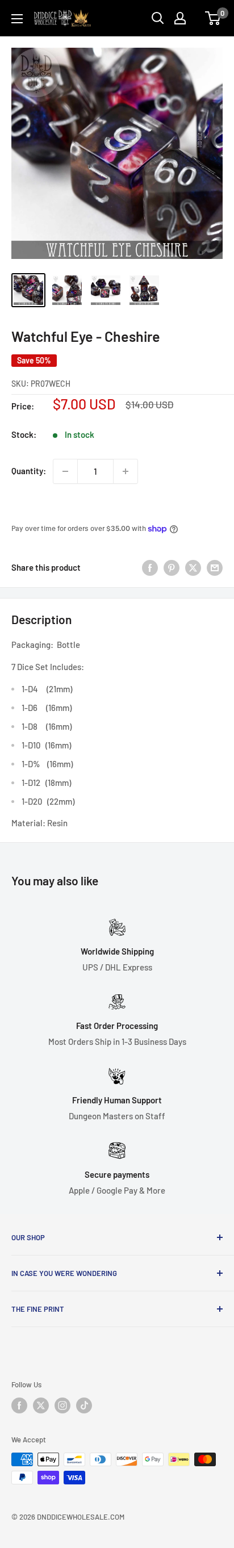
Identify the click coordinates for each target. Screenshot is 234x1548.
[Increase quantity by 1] (125, 471)
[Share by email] (215, 567)
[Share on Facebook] (150, 567)
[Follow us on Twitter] (41, 1405)
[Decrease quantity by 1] (65, 471)
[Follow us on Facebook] (19, 1405)
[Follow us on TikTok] (84, 1405)
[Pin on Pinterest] (171, 567)
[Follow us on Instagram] (62, 1405)
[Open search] (158, 18)
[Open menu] (17, 18)
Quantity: (28, 471)
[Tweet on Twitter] (193, 567)
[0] (213, 18)
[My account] (180, 18)
